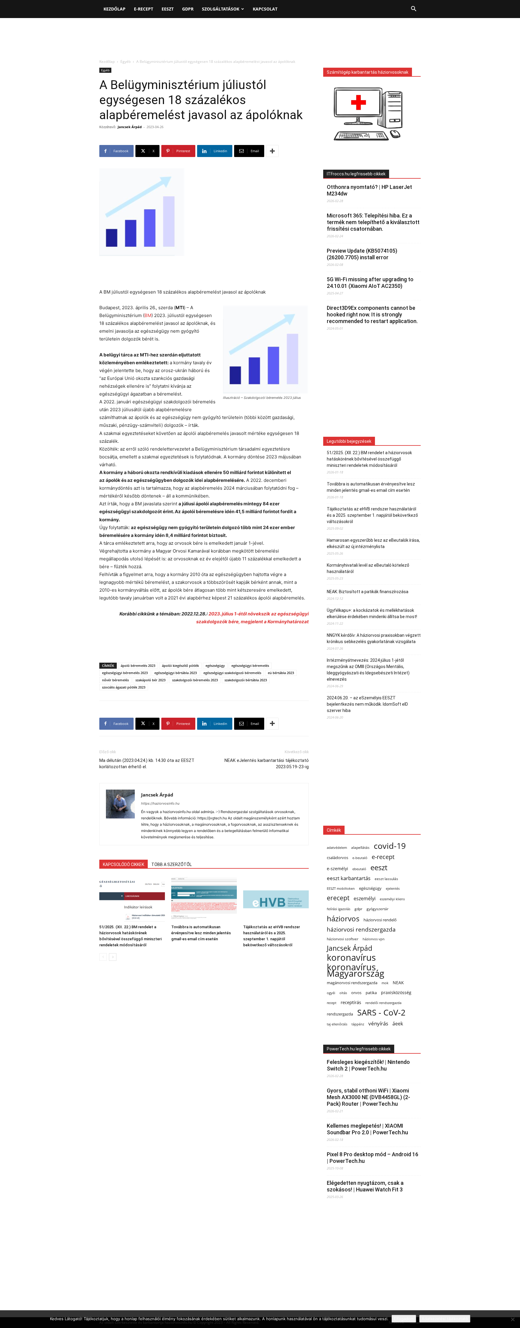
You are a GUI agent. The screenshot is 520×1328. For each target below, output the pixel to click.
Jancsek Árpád (130, 127)
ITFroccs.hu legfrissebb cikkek (356, 173)
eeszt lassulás (386, 878)
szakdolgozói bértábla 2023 (245, 680)
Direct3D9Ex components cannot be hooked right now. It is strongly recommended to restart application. (372, 314)
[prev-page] (103, 957)
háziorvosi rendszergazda (361, 929)
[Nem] (512, 1319)
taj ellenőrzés (337, 1024)
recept (331, 1003)
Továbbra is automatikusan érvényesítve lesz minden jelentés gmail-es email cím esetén (201, 933)
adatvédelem (337, 847)
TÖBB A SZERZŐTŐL (171, 864)
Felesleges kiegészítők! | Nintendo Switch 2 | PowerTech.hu (368, 1065)
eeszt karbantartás (348, 878)
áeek (397, 1024)
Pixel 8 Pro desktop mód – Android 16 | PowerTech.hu (372, 1157)
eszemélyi (365, 898)
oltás (343, 993)
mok (385, 983)
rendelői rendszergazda (383, 1003)
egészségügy (215, 665)
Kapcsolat (265, 9)
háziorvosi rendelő (380, 920)
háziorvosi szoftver (342, 938)
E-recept (143, 9)
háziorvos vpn (374, 939)
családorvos (337, 857)
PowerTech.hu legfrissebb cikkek (359, 1048)
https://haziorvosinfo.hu (160, 803)
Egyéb (125, 61)
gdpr (358, 908)
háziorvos (343, 918)
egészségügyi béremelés (250, 665)
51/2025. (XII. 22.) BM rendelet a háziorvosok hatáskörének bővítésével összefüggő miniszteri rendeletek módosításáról (369, 459)
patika (371, 992)
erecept (338, 898)
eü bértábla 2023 (281, 672)
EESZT (168, 9)
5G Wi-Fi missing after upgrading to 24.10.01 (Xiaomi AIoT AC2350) (370, 282)
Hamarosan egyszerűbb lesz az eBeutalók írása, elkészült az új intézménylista (373, 543)
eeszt (378, 867)
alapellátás (360, 847)
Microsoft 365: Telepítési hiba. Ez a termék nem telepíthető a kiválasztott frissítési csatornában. (373, 222)
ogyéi (331, 993)
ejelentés (393, 888)
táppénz (357, 1024)
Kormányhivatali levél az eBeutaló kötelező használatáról (368, 568)
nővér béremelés (115, 680)
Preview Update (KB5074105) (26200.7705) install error (362, 254)
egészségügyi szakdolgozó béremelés (232, 672)
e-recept (383, 857)
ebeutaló (359, 869)
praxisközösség (396, 992)
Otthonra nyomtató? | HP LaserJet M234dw (369, 190)
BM (147, 315)
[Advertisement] (260, 38)
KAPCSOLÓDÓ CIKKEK (123, 864)
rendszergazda (340, 1014)
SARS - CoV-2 (381, 1012)
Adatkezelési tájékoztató (445, 1318)
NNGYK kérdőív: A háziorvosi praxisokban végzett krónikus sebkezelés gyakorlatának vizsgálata (374, 638)
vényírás (378, 1023)
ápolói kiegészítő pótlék (180, 665)
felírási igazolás (338, 909)
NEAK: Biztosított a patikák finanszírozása (367, 591)
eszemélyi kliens (392, 899)
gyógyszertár (377, 908)
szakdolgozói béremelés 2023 (195, 680)
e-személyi (337, 868)
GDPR (187, 9)
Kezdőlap (114, 9)
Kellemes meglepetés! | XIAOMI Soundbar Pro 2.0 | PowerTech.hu (367, 1129)
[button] (413, 9)
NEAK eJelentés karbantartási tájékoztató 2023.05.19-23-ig (266, 763)
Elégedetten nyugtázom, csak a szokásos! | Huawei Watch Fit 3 (365, 1186)
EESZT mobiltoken (341, 888)
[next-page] (112, 957)
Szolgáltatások (220, 9)
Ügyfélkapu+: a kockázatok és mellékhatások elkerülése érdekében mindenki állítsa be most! (372, 613)
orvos (356, 992)
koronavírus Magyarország (355, 970)
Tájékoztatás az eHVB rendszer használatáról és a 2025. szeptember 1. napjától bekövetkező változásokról (372, 515)
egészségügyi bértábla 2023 (175, 672)
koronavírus (351, 957)
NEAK (398, 982)
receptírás (351, 1002)
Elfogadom (404, 1318)
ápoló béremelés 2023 (138, 665)
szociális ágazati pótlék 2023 (123, 687)
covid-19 (390, 846)
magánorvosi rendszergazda (352, 982)
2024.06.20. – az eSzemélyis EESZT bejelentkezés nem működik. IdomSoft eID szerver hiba (367, 704)
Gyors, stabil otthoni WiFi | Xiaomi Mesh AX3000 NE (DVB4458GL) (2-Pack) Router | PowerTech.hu (368, 1097)
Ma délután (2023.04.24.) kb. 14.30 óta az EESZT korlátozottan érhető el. (146, 763)
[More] (272, 151)
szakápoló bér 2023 (150, 680)
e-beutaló (359, 858)
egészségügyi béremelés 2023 (125, 672)
